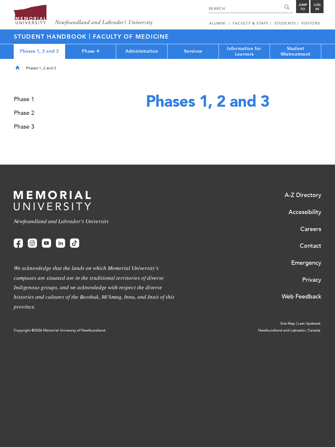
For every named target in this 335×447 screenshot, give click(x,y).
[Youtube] (46, 243)
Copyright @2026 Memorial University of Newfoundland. (60, 330)
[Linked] (60, 243)
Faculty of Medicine (131, 36)
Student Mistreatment (295, 51)
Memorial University (83, 15)
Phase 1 (24, 99)
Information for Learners (244, 51)
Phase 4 (90, 51)
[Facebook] (18, 243)
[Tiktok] (74, 243)
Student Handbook (51, 36)
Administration (141, 51)
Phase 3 (24, 126)
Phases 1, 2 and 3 (39, 51)
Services (193, 51)
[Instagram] (32, 243)
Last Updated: (309, 323)
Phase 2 (24, 112)
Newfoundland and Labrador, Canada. (289, 330)
